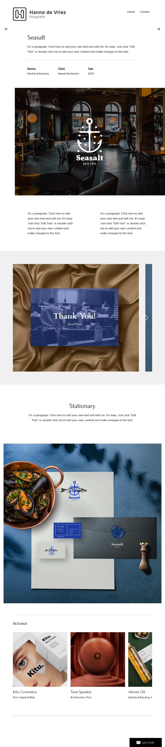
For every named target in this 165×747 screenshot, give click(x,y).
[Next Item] (146, 318)
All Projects (20, 623)
